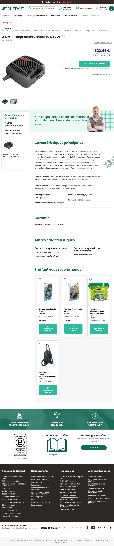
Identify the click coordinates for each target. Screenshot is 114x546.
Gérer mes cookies (9, 505)
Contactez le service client (13, 528)
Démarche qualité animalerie (95, 492)
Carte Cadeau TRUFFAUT (70, 484)
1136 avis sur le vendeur (101, 68)
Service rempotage (96, 488)
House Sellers (79, 68)
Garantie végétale (95, 477)
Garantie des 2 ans (10, 499)
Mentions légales (9, 491)
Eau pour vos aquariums (98, 498)
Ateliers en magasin (68, 495)
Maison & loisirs (70, 16)
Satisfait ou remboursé (69, 492)
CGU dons (6, 488)
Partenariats (36, 482)
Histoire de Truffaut (39, 479)
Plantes (6, 16)
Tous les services (67, 509)
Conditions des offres (11, 513)
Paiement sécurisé (67, 489)
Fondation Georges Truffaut (43, 477)
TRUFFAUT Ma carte (67, 481)
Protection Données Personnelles (82, 540)
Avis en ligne (7, 508)
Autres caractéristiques (14, 124)
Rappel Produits (8, 494)
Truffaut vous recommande (13, 132)
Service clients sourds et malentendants (70, 498)
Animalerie (55, 16)
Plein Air (95, 16)
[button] (13, 101)
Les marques (36, 505)
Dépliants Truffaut (9, 510)
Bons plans (7, 22)
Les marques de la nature (42, 502)
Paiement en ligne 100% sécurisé (101, 74)
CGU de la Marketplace (11, 481)
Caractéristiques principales (14, 116)
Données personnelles (11, 497)
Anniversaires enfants (69, 487)
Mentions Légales (102, 540)
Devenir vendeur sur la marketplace (69, 506)
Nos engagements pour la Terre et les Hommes (42, 493)
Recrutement (36, 485)
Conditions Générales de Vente (20, 540)
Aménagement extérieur (37, 16)
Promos (84, 16)
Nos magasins (37, 497)
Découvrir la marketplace (70, 502)
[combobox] (41, 8)
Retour (7, 29)
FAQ (33, 499)
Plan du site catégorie (11, 516)
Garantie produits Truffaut (13, 502)
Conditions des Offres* (60, 542)
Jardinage (18, 16)
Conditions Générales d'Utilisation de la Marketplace (51, 540)
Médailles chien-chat (97, 495)
